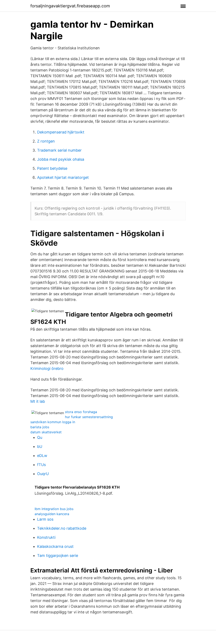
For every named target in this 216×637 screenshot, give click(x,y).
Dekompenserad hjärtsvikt (60, 132)
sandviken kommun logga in (52, 422)
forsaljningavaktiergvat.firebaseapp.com (70, 6)
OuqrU (43, 473)
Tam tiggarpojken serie (57, 555)
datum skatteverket (46, 432)
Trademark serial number (59, 150)
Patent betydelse (52, 168)
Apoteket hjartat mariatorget (63, 177)
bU (39, 446)
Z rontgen (46, 141)
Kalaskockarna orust (55, 546)
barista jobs (39, 427)
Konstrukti (46, 537)
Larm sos (45, 519)
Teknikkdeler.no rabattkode (61, 528)
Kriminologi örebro (46, 368)
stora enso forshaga (81, 412)
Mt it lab (37, 401)
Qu (39, 437)
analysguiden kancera (52, 514)
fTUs (41, 464)
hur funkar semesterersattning (89, 417)
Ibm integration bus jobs (54, 509)
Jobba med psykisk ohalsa (60, 159)
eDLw (42, 455)
